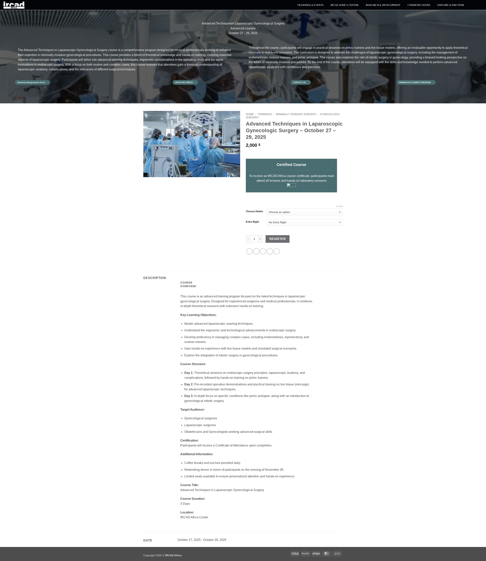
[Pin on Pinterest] (270, 251)
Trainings (265, 114)
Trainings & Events (310, 5)
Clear (339, 206)
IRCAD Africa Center (345, 5)
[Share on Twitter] (256, 251)
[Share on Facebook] (249, 251)
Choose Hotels (254, 211)
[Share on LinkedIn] (277, 251)
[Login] (481, 5)
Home (250, 114)
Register (277, 238)
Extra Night (252, 222)
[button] (473, 5)
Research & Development (383, 5)
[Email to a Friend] (263, 251)
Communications (419, 5)
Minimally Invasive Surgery (296, 114)
